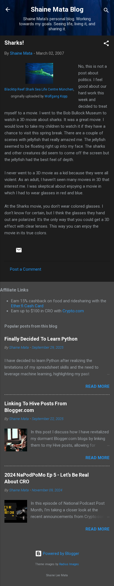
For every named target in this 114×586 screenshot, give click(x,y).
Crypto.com (73, 310)
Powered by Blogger (60, 553)
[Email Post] (18, 252)
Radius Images (69, 564)
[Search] (106, 11)
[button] (106, 44)
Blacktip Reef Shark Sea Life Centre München (38, 89)
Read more (98, 386)
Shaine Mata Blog (57, 9)
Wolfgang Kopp (56, 96)
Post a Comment (25, 269)
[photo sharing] (39, 82)
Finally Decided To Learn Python (40, 339)
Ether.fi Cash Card (27, 305)
